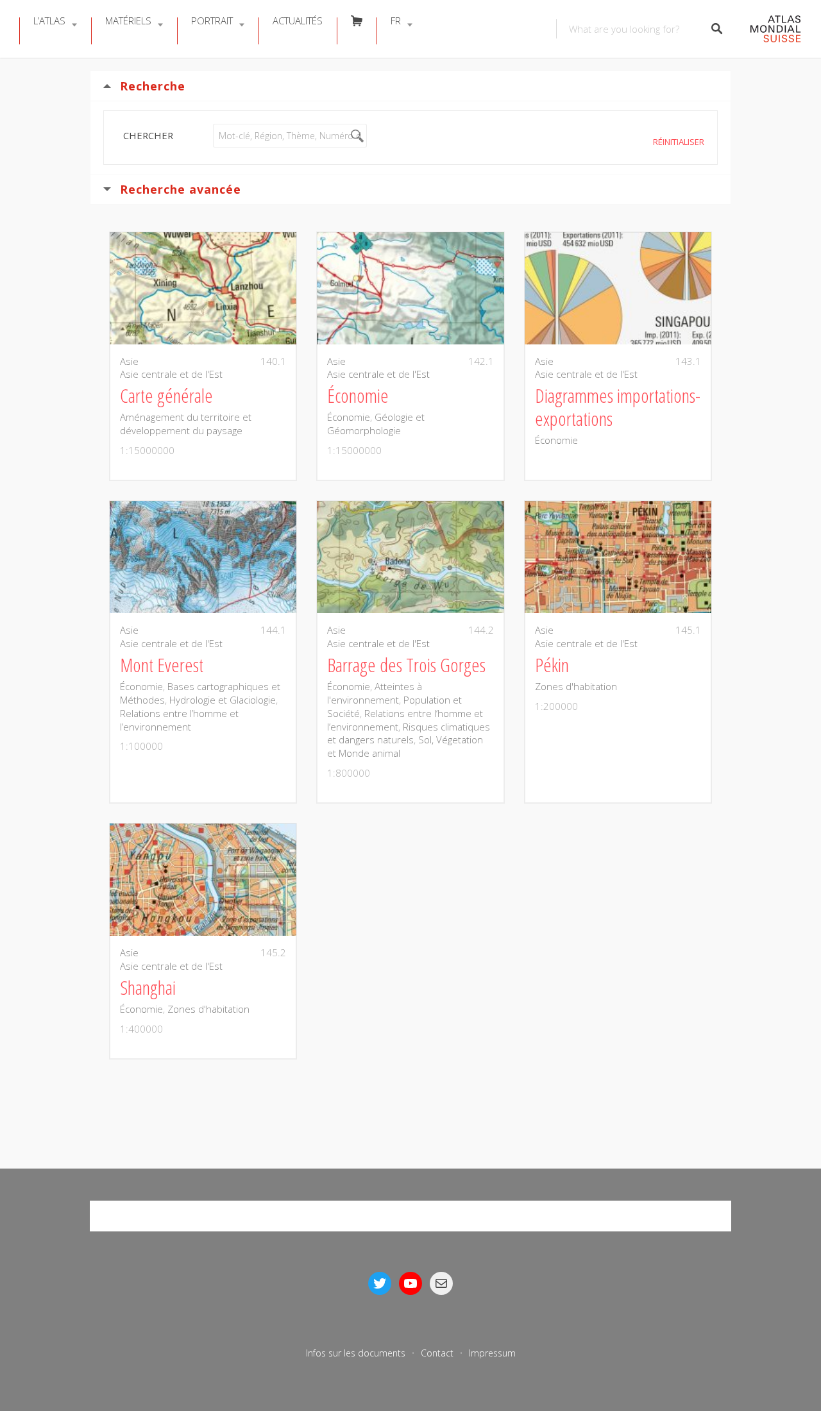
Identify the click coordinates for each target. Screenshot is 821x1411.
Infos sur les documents (355, 1353)
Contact (437, 1353)
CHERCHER (148, 135)
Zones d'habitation (576, 686)
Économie (348, 416)
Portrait (212, 20)
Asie (129, 361)
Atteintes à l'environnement (374, 693)
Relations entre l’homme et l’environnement (179, 720)
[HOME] (769, 29)
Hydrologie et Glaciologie (222, 699)
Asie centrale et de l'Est (171, 374)
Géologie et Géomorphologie (376, 423)
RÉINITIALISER (678, 142)
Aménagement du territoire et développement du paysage (185, 423)
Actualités (298, 20)
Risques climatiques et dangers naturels (408, 733)
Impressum (492, 1353)
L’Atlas (49, 20)
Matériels (128, 20)
